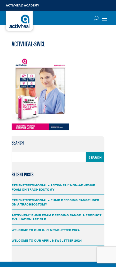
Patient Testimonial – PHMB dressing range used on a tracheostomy (55, 202)
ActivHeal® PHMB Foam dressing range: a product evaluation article (56, 217)
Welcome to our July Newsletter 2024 (46, 229)
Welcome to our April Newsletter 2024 (47, 240)
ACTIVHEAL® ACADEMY (22, 5)
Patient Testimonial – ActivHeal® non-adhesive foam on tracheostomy (53, 187)
